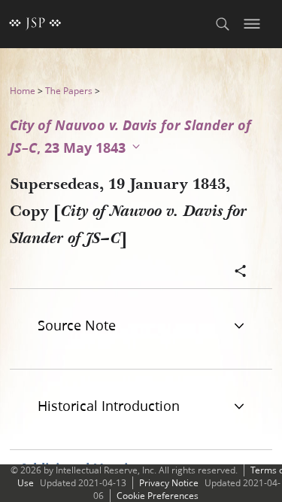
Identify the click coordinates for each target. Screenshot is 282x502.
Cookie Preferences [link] (158, 495)
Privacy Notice (169, 482)
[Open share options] (240, 272)
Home (22, 90)
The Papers (68, 90)
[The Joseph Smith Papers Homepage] (35, 24)
